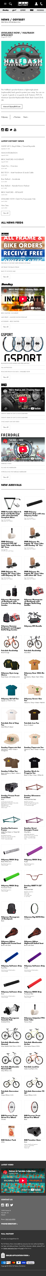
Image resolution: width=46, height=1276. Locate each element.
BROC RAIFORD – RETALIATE (12, 192)
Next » (25, 117)
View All (5, 213)
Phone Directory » (9, 1224)
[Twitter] (10, 129)
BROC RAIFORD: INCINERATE (12, 159)
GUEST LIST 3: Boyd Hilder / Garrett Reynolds (18, 146)
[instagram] (2, 129)
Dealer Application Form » (18, 1255)
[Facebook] (6, 129)
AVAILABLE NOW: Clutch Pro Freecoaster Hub (18, 199)
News (5, 19)
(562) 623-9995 (10, 1219)
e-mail (21, 1248)
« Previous (16, 117)
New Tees (5, 205)
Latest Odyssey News (12, 141)
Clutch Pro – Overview (9, 166)
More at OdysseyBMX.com (11, 106)
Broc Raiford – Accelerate (10, 179)
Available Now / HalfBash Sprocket (17, 33)
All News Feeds (12, 222)
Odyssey (19, 19)
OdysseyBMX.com (14, 22)
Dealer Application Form (10, 1248)
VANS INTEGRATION (9, 153)
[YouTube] (15, 129)
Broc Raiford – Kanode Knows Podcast (15, 186)
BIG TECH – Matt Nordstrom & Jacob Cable (17, 172)
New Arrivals (11, 485)
